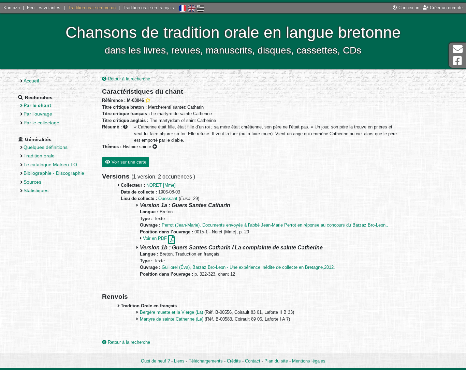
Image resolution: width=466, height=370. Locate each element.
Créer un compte (445, 7)
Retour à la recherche (128, 78)
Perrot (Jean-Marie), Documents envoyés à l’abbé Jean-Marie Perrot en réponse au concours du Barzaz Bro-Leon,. (275, 225)
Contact (252, 361)
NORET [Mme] (161, 185)
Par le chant (37, 105)
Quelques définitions (46, 147)
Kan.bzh (11, 7)
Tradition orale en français (148, 7)
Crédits (234, 361)
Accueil (31, 80)
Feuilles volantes (43, 7)
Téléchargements (206, 361)
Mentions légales (308, 361)
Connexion (408, 7)
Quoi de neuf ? (155, 361)
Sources (32, 182)
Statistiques (36, 190)
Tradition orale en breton (92, 7)
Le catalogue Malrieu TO (50, 164)
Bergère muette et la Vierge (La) (171, 312)
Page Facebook (457, 61)
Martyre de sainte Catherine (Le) (171, 319)
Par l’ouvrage (38, 114)
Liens (179, 361)
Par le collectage (41, 122)
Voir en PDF (155, 238)
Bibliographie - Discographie (54, 173)
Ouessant (167, 198)
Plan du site (276, 361)
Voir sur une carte (128, 162)
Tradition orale (39, 155)
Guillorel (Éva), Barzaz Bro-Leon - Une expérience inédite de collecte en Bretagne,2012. (248, 267)
